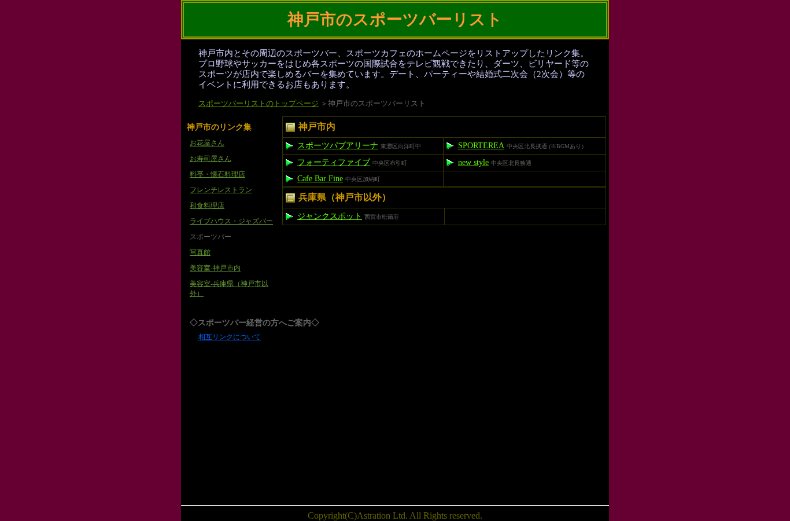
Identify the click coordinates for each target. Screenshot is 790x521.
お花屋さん (207, 143)
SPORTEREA (481, 145)
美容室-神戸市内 (215, 268)
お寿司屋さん (210, 159)
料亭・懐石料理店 (217, 174)
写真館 (200, 252)
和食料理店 (207, 205)
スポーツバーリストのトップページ (258, 103)
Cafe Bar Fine (320, 178)
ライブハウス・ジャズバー (231, 221)
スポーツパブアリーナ (337, 145)
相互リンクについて (229, 337)
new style (473, 162)
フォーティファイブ (333, 162)
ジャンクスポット (329, 216)
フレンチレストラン (221, 190)
